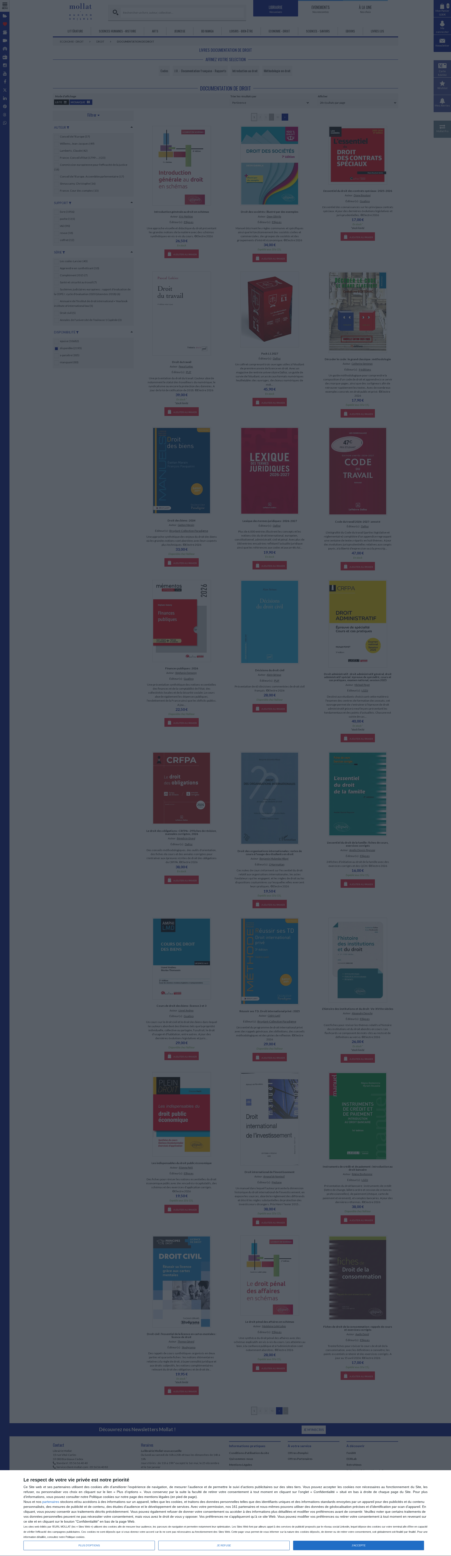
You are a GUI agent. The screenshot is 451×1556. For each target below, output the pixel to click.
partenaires (50, 1501)
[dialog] (225, 1513)
